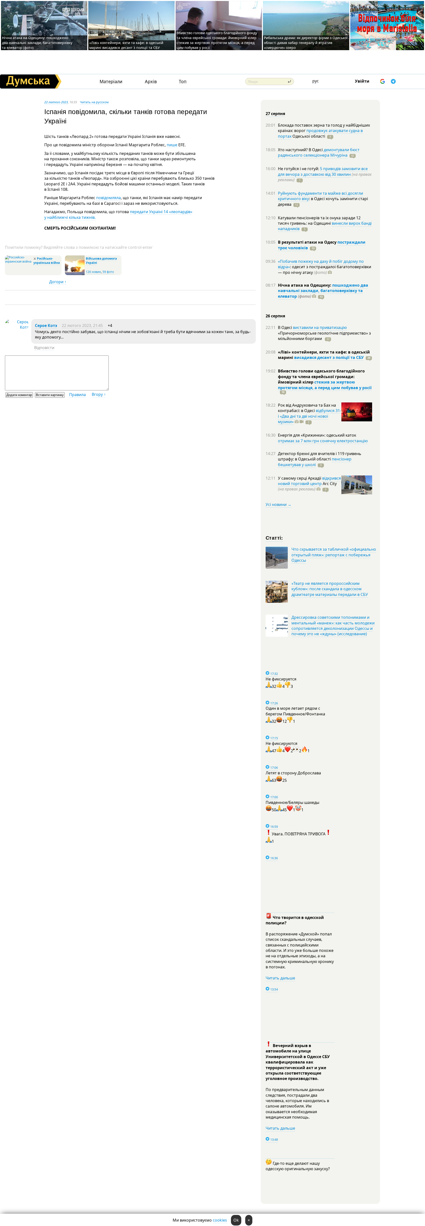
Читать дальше (280, 978)
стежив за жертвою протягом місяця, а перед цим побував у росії (325, 384)
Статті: (274, 537)
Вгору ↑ (99, 394)
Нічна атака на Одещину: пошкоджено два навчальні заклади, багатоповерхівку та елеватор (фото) (37, 42)
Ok (236, 1220)
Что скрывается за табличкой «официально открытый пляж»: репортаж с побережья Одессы (333, 555)
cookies (220, 1220)
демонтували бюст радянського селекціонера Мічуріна (319, 152)
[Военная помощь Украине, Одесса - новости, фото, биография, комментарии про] (75, 274)
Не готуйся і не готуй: (299, 168)
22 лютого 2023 (56, 102)
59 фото (108, 272)
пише (172, 145)
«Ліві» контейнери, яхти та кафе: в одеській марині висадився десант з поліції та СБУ (126, 45)
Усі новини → (278, 504)
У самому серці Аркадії (300, 478)
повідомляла (108, 197)
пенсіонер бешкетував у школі (314, 461)
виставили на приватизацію (320, 327)
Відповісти (44, 347)
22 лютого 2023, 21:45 (82, 325)
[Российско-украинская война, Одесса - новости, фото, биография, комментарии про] (18, 261)
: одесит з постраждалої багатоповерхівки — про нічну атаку (324, 269)
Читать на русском (94, 102)
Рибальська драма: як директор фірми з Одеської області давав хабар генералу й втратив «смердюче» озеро (306, 42)
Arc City (307, 486)
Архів (151, 81)
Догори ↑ (57, 281)
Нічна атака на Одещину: (305, 285)
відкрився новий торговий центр (309, 480)
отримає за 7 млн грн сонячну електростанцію (323, 440)
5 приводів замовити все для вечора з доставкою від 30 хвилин (323, 171)
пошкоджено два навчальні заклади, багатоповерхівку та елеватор (323, 290)
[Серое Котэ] (17, 327)
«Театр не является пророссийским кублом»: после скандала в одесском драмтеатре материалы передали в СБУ (329, 589)
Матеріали (111, 81)
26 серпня (275, 316)
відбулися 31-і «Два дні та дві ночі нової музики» (309, 416)
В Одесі (285, 327)
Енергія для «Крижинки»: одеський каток (317, 435)
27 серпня (275, 113)
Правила (77, 394)
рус (315, 81)
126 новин (93, 272)
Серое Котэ (46, 325)
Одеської (308, 136)
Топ (182, 81)
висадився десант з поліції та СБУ (329, 357)
